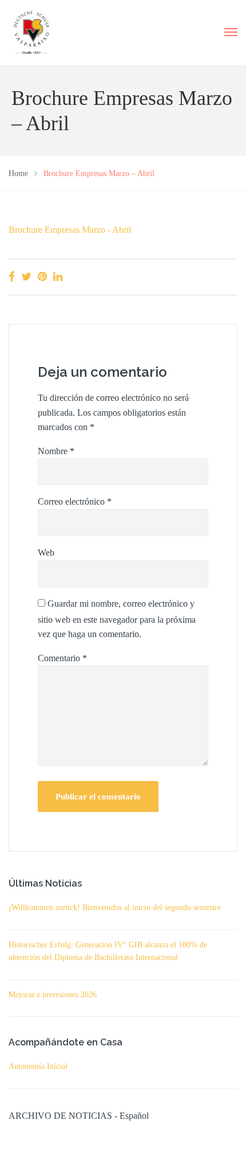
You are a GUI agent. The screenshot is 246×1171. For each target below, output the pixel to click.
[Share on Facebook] (12, 277)
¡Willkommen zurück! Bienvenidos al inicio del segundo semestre (115, 907)
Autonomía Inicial (38, 1066)
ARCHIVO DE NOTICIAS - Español (79, 1116)
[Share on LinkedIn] (57, 277)
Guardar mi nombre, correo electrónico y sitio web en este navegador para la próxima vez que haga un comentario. (117, 619)
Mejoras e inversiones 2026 (53, 994)
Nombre (56, 451)
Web (46, 552)
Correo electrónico (75, 501)
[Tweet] (26, 277)
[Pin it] (42, 277)
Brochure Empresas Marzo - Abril (70, 230)
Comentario (62, 658)
